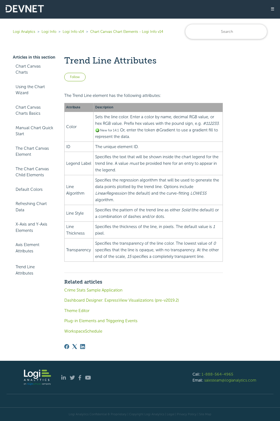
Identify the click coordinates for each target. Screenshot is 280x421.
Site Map (205, 414)
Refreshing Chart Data (31, 206)
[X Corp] (74, 346)
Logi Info (49, 32)
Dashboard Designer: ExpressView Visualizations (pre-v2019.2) (121, 300)
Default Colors (29, 189)
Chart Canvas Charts (28, 69)
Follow (75, 77)
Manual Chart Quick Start (34, 131)
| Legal (169, 414)
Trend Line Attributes (25, 270)
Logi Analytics (24, 32)
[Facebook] (66, 346)
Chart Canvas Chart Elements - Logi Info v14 (126, 32)
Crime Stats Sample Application (93, 290)
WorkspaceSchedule (83, 331)
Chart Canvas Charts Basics (28, 110)
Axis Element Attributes (27, 247)
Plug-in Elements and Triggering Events (101, 320)
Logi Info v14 (73, 32)
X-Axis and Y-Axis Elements (31, 227)
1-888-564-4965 (217, 374)
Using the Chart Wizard (30, 90)
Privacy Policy (187, 414)
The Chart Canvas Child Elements (32, 172)
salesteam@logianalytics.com (230, 380)
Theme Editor (76, 310)
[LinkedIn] (82, 346)
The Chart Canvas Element (32, 151)
